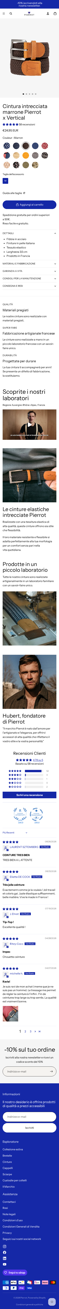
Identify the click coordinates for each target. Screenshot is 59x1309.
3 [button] (30, 1031)
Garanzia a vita (12, 271)
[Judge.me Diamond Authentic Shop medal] (20, 814)
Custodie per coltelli (15, 1180)
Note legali (9, 1214)
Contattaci (9, 1201)
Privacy (7, 1232)
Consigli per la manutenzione (22, 278)
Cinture (7, 1162)
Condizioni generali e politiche (29, 1304)
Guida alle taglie (12, 193)
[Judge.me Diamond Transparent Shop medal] (36, 814)
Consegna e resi (13, 285)
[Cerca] (10, 13)
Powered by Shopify (37, 1297)
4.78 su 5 (38, 760)
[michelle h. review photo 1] (10, 1014)
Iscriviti (29, 1127)
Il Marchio (9, 1186)
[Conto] (47, 13)
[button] (11, 124)
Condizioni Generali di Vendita (21, 1226)
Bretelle (7, 1155)
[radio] (7, 146)
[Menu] (4, 13)
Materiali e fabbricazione (19, 263)
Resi (5, 1208)
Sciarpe (7, 1174)
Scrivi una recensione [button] (29, 795)
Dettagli (8, 233)
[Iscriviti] (51, 1071)
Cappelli (8, 1168)
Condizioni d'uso (13, 1220)
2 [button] (25, 1031)
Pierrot (23, 1297)
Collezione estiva (13, 1149)
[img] (10, 842)
